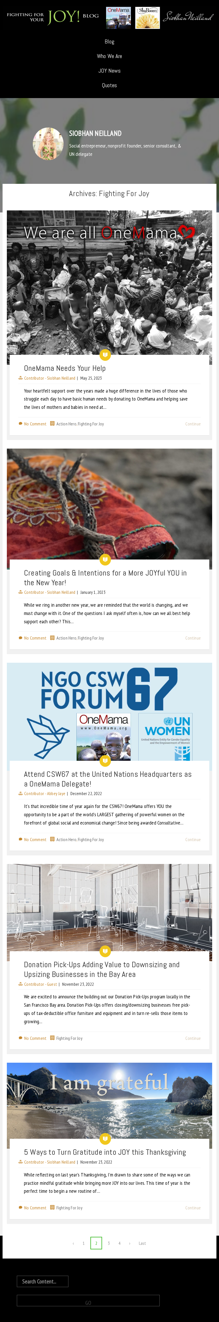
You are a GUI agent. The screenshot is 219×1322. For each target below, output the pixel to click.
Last (142, 1243)
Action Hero (66, 424)
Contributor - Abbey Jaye (44, 793)
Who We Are (109, 56)
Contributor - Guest (40, 984)
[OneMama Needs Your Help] (109, 287)
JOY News (109, 70)
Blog (109, 41)
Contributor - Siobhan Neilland (49, 378)
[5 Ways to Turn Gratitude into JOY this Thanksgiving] (109, 1106)
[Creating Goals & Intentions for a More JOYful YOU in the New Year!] (109, 509)
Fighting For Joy (91, 424)
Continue (193, 424)
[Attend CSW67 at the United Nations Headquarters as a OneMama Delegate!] (109, 717)
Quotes (109, 85)
